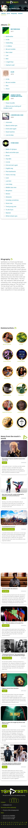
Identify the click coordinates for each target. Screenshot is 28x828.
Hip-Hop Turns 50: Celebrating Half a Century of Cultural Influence (13, 495)
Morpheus (9, 190)
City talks (8, 159)
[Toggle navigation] (3, 2)
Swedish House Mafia (8, 529)
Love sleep (9, 184)
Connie (8, 162)
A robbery (9, 46)
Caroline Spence (7, 658)
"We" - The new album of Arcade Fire (12, 623)
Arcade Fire (6, 625)
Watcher (8, 213)
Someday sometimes (12, 200)
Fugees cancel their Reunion (10, 688)
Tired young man (11, 206)
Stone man (9, 203)
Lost (7, 55)
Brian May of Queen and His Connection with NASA (13, 459)
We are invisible (10, 49)
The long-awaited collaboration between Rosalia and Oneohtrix (11, 763)
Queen (4, 462)
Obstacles (9, 197)
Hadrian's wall (10, 65)
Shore (7, 89)
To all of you (9, 210)
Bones (8, 155)
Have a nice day (10, 175)
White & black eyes (11, 216)
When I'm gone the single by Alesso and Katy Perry (13, 723)
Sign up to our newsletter (9, 815)
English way (9, 168)
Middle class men (11, 187)
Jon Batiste (5, 591)
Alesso (4, 726)
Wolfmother (9, 36)
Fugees (4, 691)
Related (20, 13)
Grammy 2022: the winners (10, 589)
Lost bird (8, 181)
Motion (8, 194)
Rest (7, 59)
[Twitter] (17, 800)
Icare (7, 178)
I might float (9, 62)
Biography (14, 13)
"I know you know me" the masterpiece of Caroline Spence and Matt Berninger (13, 654)
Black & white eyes (11, 125)
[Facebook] (10, 800)
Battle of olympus (11, 149)
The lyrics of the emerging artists (11, 810)
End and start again (12, 165)
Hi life (7, 39)
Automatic (9, 122)
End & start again (11, 129)
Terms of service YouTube (9, 817)
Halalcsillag (9, 43)
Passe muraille (10, 103)
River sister (9, 52)
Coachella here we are (8, 527)
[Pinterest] (13, 800)
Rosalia (4, 767)
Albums (3, 13)
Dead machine (10, 132)
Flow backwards (11, 171)
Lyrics (8, 13)
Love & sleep (10, 135)
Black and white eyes (12, 152)
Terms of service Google (9, 818)
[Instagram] (15, 800)
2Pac (4, 498)
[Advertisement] (14, 19)
